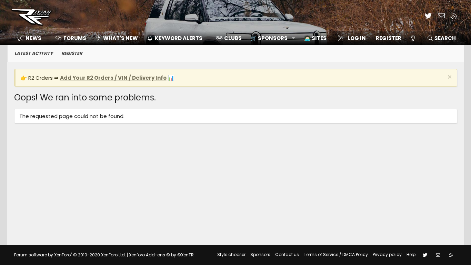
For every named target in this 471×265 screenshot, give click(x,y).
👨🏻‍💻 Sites (315, 38)
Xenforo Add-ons (161, 255)
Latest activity (33, 53)
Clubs (233, 38)
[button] (270, 38)
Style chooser (231, 254)
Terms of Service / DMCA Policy (336, 254)
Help (411, 254)
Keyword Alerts (178, 38)
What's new (120, 38)
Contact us (287, 254)
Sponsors (260, 254)
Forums (74, 38)
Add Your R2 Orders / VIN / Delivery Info (113, 77)
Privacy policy (387, 254)
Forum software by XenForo (70, 255)
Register (71, 53)
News (33, 38)
